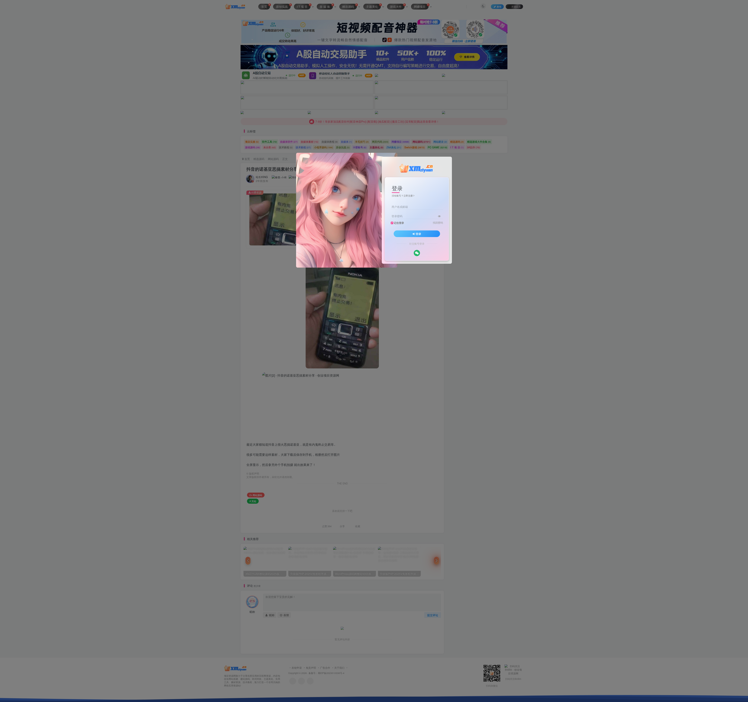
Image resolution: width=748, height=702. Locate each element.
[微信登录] (417, 253)
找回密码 (438, 222)
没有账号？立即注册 (402, 195)
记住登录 (399, 223)
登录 (418, 234)
